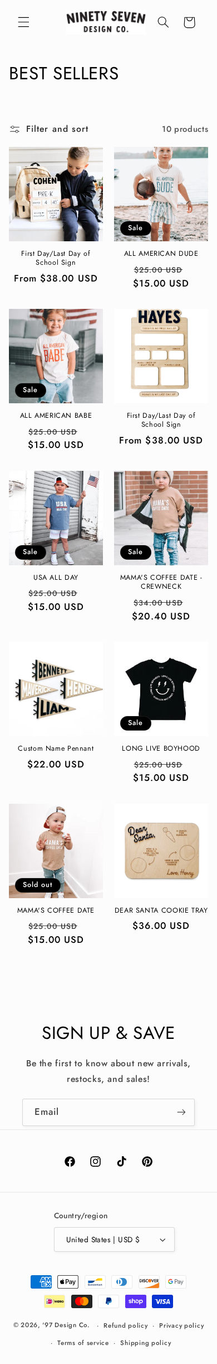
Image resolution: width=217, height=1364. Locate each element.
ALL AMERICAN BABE (56, 415)
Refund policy (125, 1325)
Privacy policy (181, 1325)
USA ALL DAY (55, 577)
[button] (23, 22)
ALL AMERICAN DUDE (161, 253)
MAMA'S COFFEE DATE (56, 910)
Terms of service (83, 1342)
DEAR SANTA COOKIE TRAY (161, 910)
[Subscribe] (181, 1112)
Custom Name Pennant (55, 748)
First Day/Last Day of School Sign (55, 258)
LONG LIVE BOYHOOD (161, 748)
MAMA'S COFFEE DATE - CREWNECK (161, 582)
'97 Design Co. (66, 1325)
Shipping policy (145, 1342)
